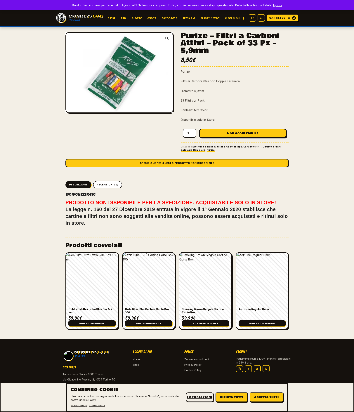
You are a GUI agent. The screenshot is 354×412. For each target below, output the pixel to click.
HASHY (111, 18)
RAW (123, 18)
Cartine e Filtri (210, 18)
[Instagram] (239, 368)
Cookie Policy (192, 370)
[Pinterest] (266, 368)
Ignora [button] (277, 5)
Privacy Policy (193, 364)
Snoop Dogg (169, 18)
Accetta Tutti (266, 397)
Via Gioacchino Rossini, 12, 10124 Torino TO (89, 379)
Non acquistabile (242, 133)
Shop (136, 364)
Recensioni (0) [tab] (107, 184)
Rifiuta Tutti (231, 397)
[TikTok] (257, 368)
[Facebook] (248, 368)
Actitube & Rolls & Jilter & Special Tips (217, 146)
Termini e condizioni (196, 359)
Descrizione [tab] (78, 184)
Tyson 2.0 (189, 18)
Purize (211, 150)
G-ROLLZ (136, 18)
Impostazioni (199, 397)
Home (136, 359)
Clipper (152, 18)
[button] (167, 38)
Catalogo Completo (193, 150)
